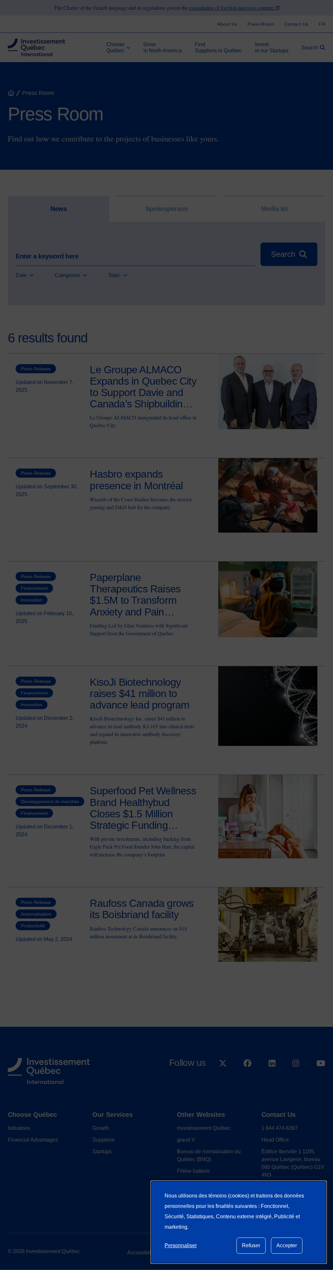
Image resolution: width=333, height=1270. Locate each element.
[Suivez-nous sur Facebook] (247, 1080)
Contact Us (278, 1114)
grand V (186, 1140)
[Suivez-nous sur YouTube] (320, 1080)
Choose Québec (32, 1114)
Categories (67, 275)
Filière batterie (193, 1171)
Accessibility (141, 1252)
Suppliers (103, 1140)
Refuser (251, 1245)
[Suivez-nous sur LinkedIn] (272, 1080)
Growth (100, 1128)
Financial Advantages (33, 1140)
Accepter (286, 1245)
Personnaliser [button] (181, 1245)
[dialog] (238, 1222)
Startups (102, 1151)
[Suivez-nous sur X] (223, 1080)
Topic (114, 275)
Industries (19, 1128)
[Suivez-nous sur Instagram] (295, 1080)
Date (21, 275)
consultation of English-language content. (232, 7)
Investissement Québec (204, 1128)
